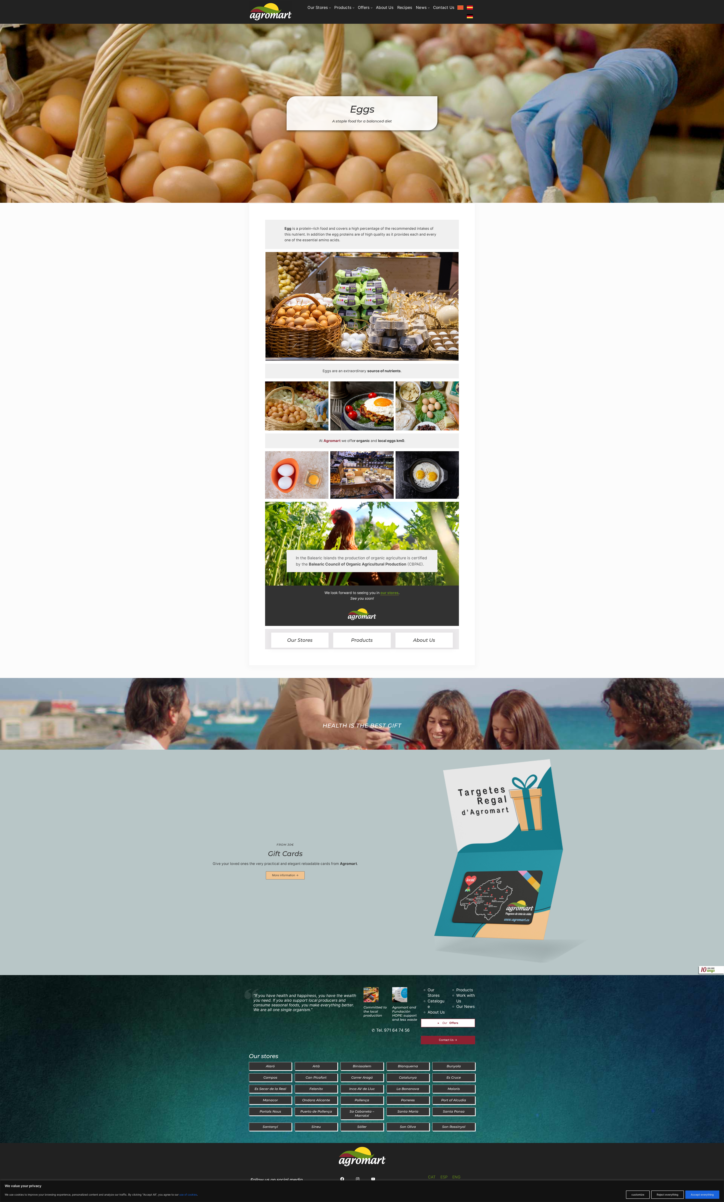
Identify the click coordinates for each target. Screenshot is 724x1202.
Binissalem (362, 1066)
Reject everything (667, 1194)
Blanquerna (408, 1066)
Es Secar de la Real (270, 1089)
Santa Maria (407, 1111)
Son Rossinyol (453, 1127)
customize (637, 1194)
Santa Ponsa (454, 1111)
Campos (270, 1077)
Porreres (408, 1100)
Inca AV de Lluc (362, 1089)
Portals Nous (270, 1111)
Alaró (270, 1066)
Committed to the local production (375, 1011)
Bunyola (454, 1066)
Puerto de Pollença (316, 1111)
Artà (316, 1066)
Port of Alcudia (453, 1100)
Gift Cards (285, 853)
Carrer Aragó (362, 1077)
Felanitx (316, 1089)
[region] (362, 1191)
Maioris (454, 1089)
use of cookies (188, 1194)
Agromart (348, 864)
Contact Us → (448, 1040)
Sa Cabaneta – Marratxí (362, 1113)
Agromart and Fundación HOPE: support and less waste (404, 1013)
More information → (285, 875)
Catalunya (408, 1077)
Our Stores (300, 640)
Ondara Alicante (316, 1100)
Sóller (362, 1127)
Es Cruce (453, 1077)
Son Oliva (408, 1127)
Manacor (270, 1100)
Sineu (316, 1127)
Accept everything (702, 1194)
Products (362, 640)
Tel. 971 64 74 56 (393, 1030)
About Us (424, 640)
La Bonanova (408, 1089)
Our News (465, 1006)
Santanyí (270, 1127)
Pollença (362, 1100)
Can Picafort (316, 1077)
